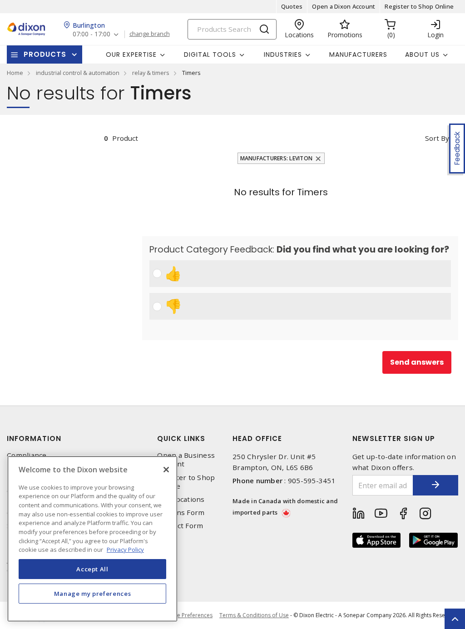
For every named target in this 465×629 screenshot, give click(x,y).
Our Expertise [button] (131, 54)
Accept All (92, 569)
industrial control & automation (77, 73)
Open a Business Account (186, 459)
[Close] (166, 470)
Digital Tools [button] (210, 54)
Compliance (27, 455)
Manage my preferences (92, 593)
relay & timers (150, 73)
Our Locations (180, 499)
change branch (149, 34)
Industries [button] (283, 54)
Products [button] (45, 54)
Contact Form (180, 525)
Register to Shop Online (419, 6)
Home (15, 73)
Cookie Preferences (187, 615)
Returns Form (180, 512)
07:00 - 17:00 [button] (91, 34)
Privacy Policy (125, 549)
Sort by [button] (437, 138)
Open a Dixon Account (343, 6)
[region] (92, 539)
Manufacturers (358, 54)
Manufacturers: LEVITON (276, 158)
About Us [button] (422, 54)
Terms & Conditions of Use (254, 615)
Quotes (292, 6)
